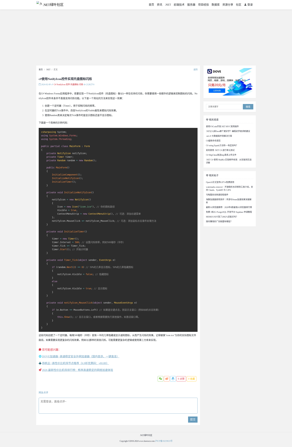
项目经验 (203, 4)
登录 (250, 4)
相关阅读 (213, 119)
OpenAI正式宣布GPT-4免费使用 (220, 182)
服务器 (191, 4)
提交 (193, 419)
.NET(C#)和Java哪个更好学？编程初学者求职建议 (228, 131)
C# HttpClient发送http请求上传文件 (221, 155)
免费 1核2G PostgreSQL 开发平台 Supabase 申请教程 (229, 212)
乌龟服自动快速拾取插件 (217, 195)
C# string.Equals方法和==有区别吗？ (222, 145)
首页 (151, 4)
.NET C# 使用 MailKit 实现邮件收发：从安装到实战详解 (228, 161)
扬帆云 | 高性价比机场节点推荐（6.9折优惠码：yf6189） (75, 363)
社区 (238, 4)
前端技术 (179, 4)
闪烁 (81, 84)
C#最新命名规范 (213, 141)
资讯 (159, 4)
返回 (195, 69)
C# (55, 84)
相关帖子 (213, 175)
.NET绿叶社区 (53, 5)
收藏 (191, 379)
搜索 (248, 107)
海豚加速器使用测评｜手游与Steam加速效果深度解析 (228, 201)
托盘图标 (74, 84)
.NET (168, 4)
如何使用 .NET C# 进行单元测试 (220, 150)
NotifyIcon (61, 84)
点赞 (181, 379)
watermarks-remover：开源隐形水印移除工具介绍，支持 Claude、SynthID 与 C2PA (229, 188)
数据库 (216, 4)
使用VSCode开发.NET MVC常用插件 (222, 126)
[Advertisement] (146, 38)
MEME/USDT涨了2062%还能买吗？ (222, 217)
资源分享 (227, 4)
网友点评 (43, 392)
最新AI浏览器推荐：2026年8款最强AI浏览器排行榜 (229, 207)
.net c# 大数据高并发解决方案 (219, 136)
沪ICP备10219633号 (164, 441)
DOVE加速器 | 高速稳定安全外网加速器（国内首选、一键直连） (80, 356)
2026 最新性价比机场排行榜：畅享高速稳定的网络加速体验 (77, 370)
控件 (68, 84)
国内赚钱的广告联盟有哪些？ (219, 221)
